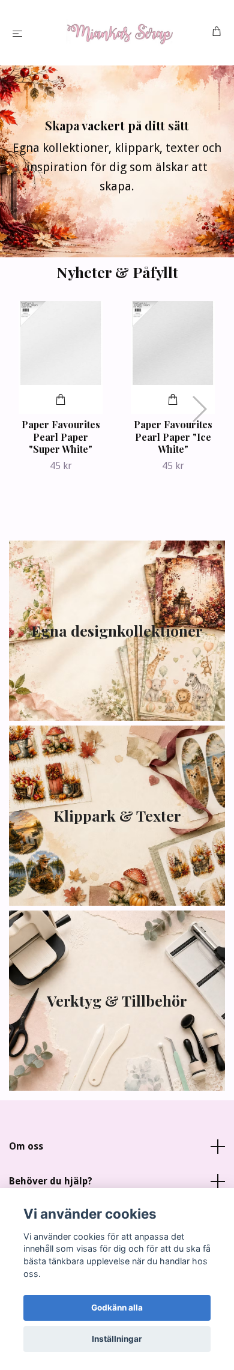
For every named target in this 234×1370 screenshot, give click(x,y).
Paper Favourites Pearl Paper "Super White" (61, 437)
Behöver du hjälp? (50, 1181)
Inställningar (117, 1339)
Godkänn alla (117, 1307)
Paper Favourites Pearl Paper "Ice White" (173, 437)
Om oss (26, 1146)
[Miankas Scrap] (119, 33)
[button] (199, 409)
